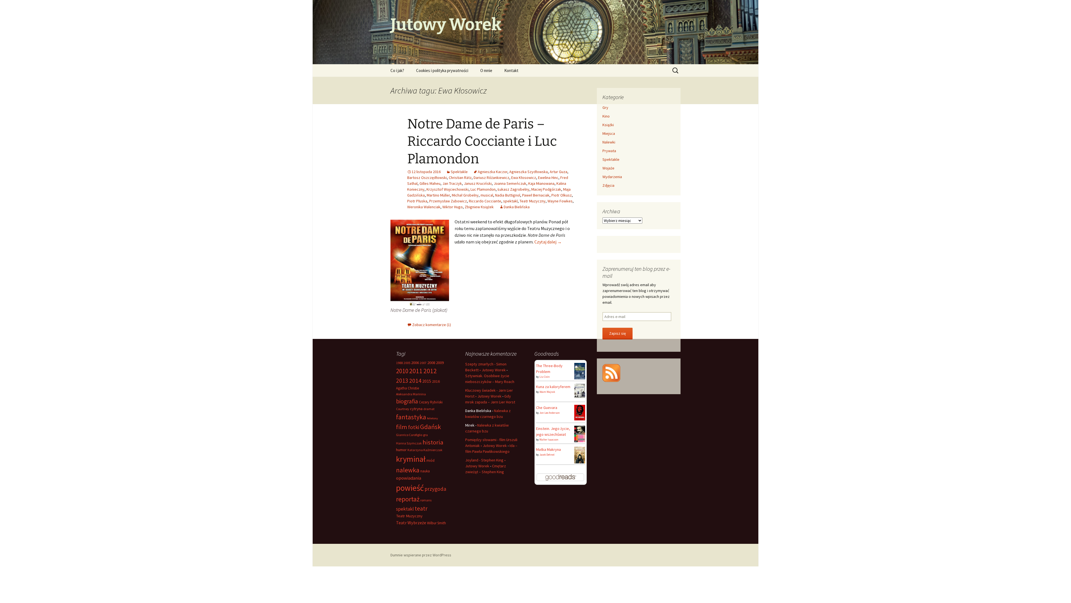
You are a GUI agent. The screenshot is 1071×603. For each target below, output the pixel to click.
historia (433, 442)
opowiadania (408, 478)
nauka (425, 471)
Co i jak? (397, 70)
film (401, 427)
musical (487, 195)
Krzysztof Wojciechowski (447, 189)
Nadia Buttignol (507, 195)
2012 (430, 371)
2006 (415, 362)
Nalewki (608, 142)
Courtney (402, 409)
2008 (431, 362)
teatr (421, 508)
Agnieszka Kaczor (492, 171)
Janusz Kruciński (478, 183)
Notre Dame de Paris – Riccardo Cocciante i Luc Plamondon (482, 141)
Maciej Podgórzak (546, 189)
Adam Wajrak (547, 392)
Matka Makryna (548, 449)
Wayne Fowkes (560, 201)
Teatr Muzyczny (533, 201)
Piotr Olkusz (561, 195)
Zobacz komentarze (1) (431, 324)
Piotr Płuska (417, 201)
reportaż (407, 499)
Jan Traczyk (452, 183)
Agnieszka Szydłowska (528, 171)
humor (401, 449)
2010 (402, 371)
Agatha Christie (407, 388)
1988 (399, 363)
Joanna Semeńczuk (510, 183)
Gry (605, 107)
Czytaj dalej (548, 242)
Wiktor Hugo (452, 206)
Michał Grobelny (465, 195)
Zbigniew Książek (479, 206)
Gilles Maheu (429, 183)
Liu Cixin (544, 377)
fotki (413, 426)
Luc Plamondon (483, 189)
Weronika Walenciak (423, 206)
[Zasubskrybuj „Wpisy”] (611, 372)
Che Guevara (546, 407)
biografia (407, 401)
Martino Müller (438, 195)
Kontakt (511, 70)
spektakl (510, 201)
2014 (415, 380)
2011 (416, 371)
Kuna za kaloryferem (553, 386)
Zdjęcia (608, 185)
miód (430, 460)
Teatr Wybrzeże (411, 522)
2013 (402, 380)
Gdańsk (430, 426)
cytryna (416, 408)
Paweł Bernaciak (535, 195)
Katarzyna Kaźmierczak (424, 450)
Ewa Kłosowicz (523, 177)
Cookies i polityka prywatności (442, 70)
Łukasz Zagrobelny (513, 189)
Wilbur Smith (436, 523)
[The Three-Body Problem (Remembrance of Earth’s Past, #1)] (579, 370)
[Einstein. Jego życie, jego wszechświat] (579, 433)
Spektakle (459, 171)
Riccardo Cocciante (485, 201)
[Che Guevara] (579, 412)
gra (425, 435)
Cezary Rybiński (431, 402)
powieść (410, 488)
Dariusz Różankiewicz (491, 177)
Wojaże (608, 168)
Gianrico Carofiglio (409, 435)
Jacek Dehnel (546, 454)
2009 (440, 362)
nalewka (407, 470)
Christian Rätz (460, 177)
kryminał (411, 459)
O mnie (486, 70)
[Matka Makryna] (579, 455)
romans (425, 500)
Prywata (609, 150)
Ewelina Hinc (548, 177)
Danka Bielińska (517, 206)
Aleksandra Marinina (411, 394)
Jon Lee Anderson (549, 413)
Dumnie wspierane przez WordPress (420, 554)
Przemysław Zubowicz (448, 201)
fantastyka (411, 417)
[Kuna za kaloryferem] (579, 390)
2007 (423, 363)
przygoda (435, 488)
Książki (608, 124)
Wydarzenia (612, 176)
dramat (429, 409)
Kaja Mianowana (541, 183)
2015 (426, 381)
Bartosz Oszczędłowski (427, 177)
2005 (407, 363)
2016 (436, 381)
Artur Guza (558, 171)
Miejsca (608, 133)
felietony (432, 418)
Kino (606, 116)
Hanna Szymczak (409, 443)
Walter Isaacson (548, 439)
